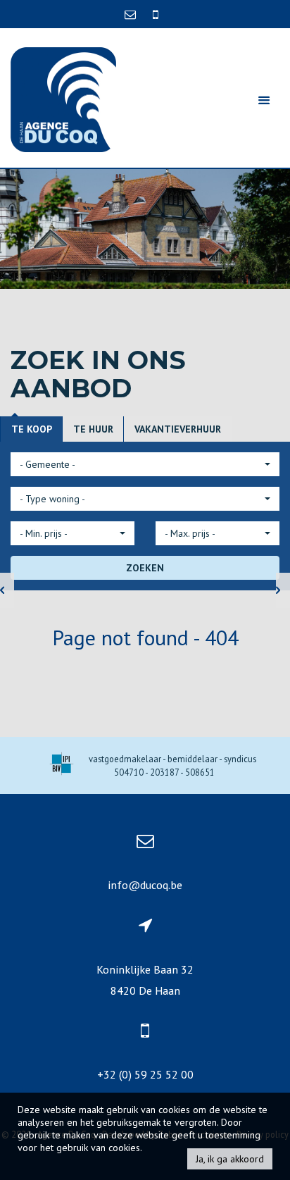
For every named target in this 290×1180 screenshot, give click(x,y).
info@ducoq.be (145, 885)
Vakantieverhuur (177, 429)
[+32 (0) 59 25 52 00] (155, 14)
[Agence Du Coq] (63, 98)
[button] (145, 464)
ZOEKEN (145, 567)
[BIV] (61, 765)
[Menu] (263, 99)
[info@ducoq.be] (131, 14)
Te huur (93, 429)
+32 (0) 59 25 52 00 (145, 1074)
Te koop (31, 429)
